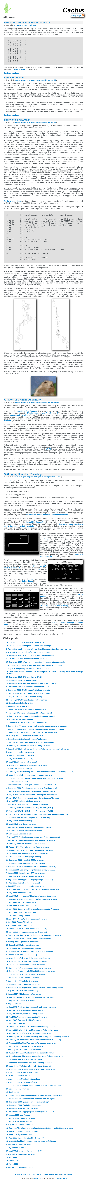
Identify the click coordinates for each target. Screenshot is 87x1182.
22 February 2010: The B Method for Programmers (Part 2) (29, 808)
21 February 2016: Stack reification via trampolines (26, 700)
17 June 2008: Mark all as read (23, 883)
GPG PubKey (66, 1174)
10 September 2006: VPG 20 (22, 1108)
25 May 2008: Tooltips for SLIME (19, 893)
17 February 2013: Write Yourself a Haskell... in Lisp (31, 732)
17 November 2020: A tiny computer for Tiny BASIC (26, 659)
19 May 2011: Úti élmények (21, 762)
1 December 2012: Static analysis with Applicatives (26, 739)
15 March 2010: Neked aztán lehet (24, 801)
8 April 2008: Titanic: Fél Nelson (19, 922)
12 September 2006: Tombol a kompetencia (23, 1105)
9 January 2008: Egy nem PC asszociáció (22, 942)
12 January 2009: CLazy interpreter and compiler (30, 850)
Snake (46, 539)
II (57, 413)
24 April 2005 (11, 1157)
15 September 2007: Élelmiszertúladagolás (23, 984)
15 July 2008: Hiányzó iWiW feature (25, 876)
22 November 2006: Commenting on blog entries (30, 1069)
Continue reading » (11, 73)
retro (48, 80)
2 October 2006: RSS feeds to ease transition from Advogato (30, 1099)
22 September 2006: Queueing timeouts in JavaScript (27, 1102)
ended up (44, 606)
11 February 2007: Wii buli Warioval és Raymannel (30, 1043)
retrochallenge (29, 80)
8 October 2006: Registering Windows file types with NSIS (34, 1095)
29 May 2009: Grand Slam (21, 824)
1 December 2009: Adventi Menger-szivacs (28, 817)
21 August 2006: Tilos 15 (20, 1118)
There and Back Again (17, 119)
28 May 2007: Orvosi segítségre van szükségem (25, 1010)
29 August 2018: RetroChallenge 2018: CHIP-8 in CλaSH (28, 693)
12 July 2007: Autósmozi (20, 1000)
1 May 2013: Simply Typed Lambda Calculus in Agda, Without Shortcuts (35, 729)
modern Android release (19, 415)
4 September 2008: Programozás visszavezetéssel (31, 867)
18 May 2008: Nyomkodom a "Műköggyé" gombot (31, 896)
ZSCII (48, 449)
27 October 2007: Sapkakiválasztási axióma (28, 968)
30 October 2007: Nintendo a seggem (25, 965)
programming (18, 25)
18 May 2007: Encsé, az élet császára (25, 1014)
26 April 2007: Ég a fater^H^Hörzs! (24, 1020)
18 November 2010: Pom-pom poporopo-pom (29, 775)
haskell (26, 25)
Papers (40, 1174)
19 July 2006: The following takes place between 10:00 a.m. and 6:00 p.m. (40, 1128)
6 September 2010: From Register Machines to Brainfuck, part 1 (31, 788)
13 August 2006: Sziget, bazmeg (19, 1121)
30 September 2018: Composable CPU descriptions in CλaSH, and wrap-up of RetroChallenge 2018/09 (44, 673)
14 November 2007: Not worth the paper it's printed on (28, 958)
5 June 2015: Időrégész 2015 (17, 706)
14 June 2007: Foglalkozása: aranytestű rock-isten (31, 1007)
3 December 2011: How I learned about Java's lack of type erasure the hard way (38, 749)
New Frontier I (47, 413)
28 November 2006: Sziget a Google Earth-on (28, 1066)
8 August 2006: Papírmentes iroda (20, 1125)
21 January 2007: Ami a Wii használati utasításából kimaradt (30, 1053)
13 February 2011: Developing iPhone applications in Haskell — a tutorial (40, 772)
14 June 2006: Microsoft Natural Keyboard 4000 (25, 1138)
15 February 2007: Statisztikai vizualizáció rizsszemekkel (33, 1040)
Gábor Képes (27, 581)
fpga (34, 25)
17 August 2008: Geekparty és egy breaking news (30, 870)
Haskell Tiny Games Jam (36, 522)
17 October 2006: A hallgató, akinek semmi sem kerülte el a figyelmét (33, 1086)
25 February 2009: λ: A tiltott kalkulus (25, 844)
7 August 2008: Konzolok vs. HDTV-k (25, 873)
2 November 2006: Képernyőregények (21, 1082)
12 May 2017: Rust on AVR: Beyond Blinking (24, 697)
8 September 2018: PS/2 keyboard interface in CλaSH (27, 687)
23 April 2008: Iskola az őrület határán (21, 902)
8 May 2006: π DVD (18, 1144)
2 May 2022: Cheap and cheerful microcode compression (29, 652)
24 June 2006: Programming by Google (22, 1131)
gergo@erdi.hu (62, 1178)
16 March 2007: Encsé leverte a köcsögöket (28, 1033)
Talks (46, 1174)
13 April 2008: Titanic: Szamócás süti (21, 912)
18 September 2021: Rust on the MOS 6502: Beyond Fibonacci (31, 655)
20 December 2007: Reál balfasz (23, 948)
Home (17, 1174)
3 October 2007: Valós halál (22, 981)
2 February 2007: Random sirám (23, 1049)
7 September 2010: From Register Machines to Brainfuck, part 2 (31, 785)
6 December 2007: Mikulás (21, 955)
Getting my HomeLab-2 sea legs (23, 474)
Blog (34, 1174)
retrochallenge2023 (40, 80)
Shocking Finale (14, 77)
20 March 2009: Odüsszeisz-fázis (19, 834)
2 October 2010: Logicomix (17, 781)
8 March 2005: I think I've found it (19, 1167)
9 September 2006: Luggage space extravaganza (30, 1112)
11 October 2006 (12, 1092)
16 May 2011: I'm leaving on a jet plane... (26, 765)
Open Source (54, 1174)
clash (30, 25)
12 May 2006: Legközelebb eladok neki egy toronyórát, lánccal (31, 1141)
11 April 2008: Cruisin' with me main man (26, 919)
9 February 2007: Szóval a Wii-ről (24, 1046)
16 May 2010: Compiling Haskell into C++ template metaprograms (32, 795)
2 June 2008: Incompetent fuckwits (25, 886)
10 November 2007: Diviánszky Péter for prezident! (26, 961)
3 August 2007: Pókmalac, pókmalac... (26, 991)
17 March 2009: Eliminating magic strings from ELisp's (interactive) (33, 837)
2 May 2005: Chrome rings (21, 1154)
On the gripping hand (12, 201)
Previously (8, 480)
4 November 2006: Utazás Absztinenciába (23, 1079)
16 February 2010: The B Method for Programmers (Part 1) (29, 811)
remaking (27, 411)
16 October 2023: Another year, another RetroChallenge (28, 646)
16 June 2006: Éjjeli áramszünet (19, 1135)
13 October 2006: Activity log (17, 1089)
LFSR (38, 570)
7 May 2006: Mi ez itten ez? (16, 1148)
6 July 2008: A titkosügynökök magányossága (29, 880)
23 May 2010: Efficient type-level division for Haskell (31, 791)
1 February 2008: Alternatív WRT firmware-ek (28, 938)
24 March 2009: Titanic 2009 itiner (24, 830)
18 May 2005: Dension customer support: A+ (24, 1151)
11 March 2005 (12, 1164)
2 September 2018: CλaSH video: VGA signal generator (28, 690)
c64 (52, 402)
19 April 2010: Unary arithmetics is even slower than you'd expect (32, 798)
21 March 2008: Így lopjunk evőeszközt (26, 932)
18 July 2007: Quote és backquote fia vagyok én (30, 997)
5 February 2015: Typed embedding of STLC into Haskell (29, 713)
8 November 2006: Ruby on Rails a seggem (23, 1072)
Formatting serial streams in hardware (27, 22)
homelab (53, 80)
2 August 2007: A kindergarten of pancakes (23, 994)
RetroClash (25, 1174)
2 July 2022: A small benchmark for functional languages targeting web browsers (38, 649)
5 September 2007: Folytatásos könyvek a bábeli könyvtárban (35, 987)
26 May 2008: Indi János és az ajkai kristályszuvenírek (32, 889)
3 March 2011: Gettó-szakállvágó (19, 768)
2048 (31, 579)
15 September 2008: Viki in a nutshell (25, 863)
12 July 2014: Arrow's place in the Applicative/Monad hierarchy (31, 716)
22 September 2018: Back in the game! (21, 680)
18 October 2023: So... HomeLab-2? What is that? (26, 642)
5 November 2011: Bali (20, 752)
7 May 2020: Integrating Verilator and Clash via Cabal (27, 668)
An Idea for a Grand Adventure (22, 399)
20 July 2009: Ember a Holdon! (23, 821)
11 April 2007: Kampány (15, 1023)
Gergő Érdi (37, 1178)
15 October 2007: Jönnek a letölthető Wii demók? (30, 971)
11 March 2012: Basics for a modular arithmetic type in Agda (30, 742)
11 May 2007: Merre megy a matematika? (26, 1017)
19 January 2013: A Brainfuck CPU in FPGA (28, 736)
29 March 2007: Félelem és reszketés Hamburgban (31, 1027)
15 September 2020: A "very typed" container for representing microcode (35, 662)
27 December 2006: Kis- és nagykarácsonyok (24, 1059)
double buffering (61, 606)
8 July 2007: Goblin (14, 1004)
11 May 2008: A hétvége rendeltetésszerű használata (31, 899)
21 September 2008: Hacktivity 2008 (25, 860)
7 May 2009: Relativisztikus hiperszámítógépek (29, 827)
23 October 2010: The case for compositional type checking (34, 778)
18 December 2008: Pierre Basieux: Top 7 (27, 853)
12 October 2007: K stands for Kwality (26, 974)
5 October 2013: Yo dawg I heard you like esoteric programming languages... (36, 726)
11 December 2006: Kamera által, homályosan (29, 1063)
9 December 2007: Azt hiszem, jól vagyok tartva (29, 951)
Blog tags (76, 15)
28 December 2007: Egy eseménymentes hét (24, 945)
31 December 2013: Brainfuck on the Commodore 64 (27, 723)
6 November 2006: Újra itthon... (18, 1076)
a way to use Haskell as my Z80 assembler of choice (47, 515)
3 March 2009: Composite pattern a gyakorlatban (30, 840)
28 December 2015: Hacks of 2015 (20, 703)
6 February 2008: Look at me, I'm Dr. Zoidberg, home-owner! (34, 935)
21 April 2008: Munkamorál (21, 906)
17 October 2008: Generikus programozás (27, 857)
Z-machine (8, 421)
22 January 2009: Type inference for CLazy (27, 847)
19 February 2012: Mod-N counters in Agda (28, 746)
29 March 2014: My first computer (19, 719)
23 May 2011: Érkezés (19, 759)
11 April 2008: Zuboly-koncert (18, 916)
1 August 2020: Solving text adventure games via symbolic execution (34, 665)
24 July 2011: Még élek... (20, 755)
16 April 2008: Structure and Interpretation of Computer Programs (32, 909)
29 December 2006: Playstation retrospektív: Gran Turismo (34, 1056)
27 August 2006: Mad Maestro (18, 1115)
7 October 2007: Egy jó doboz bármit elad (22, 978)
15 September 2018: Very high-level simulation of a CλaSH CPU (31, 683)
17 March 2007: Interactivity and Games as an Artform (32, 1030)
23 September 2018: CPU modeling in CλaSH (24, 677)
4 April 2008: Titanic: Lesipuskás (19, 925)
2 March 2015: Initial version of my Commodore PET (27, 710)
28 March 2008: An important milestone (26, 929)
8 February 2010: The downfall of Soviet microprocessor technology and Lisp (37, 814)
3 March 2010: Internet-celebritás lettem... (27, 804)
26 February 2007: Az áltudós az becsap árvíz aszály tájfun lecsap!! (37, 1036)
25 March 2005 (12, 1161)
